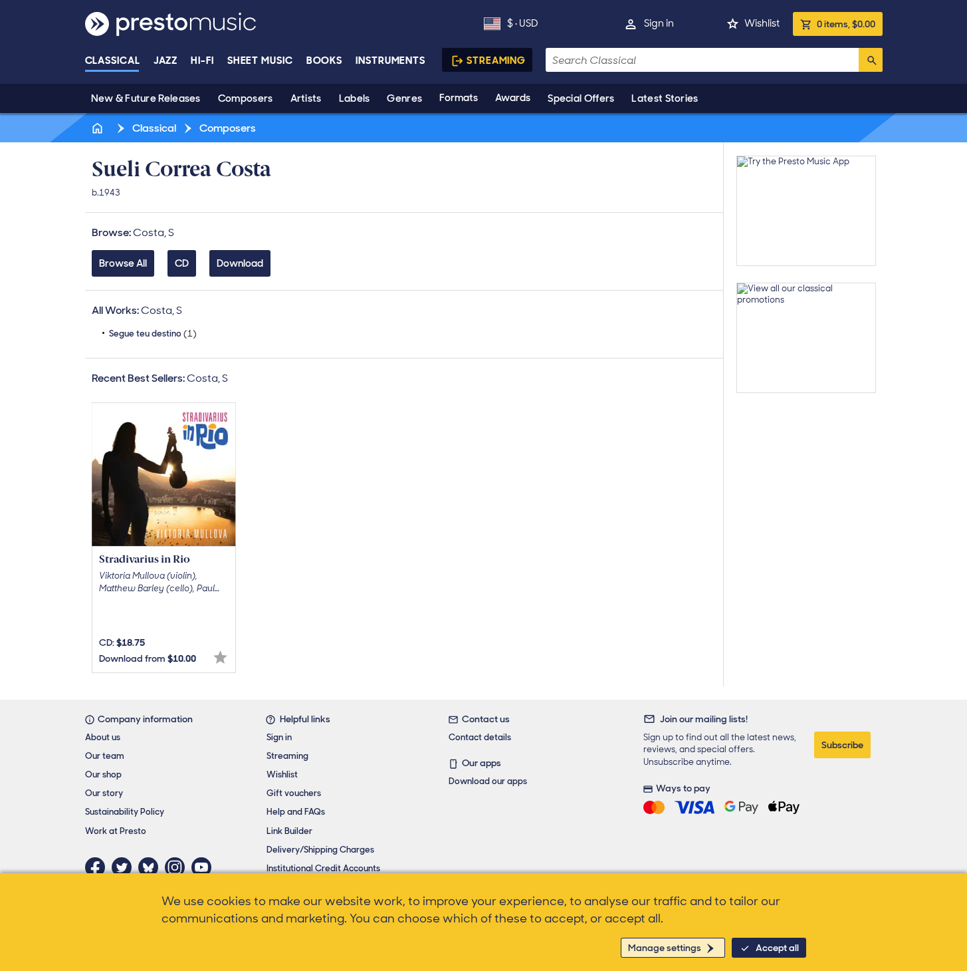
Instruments (390, 60)
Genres (404, 98)
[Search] (871, 60)
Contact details (480, 737)
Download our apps (488, 781)
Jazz (166, 60)
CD (182, 263)
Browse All (123, 263)
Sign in (659, 23)
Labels (354, 98)
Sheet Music (260, 60)
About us (102, 737)
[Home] (99, 128)
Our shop (103, 774)
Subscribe (842, 745)
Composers (245, 98)
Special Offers (581, 98)
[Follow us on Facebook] (98, 867)
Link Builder (289, 831)
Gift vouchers (294, 793)
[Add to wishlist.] (220, 657)
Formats (458, 97)
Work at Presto (115, 831)
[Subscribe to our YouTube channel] (204, 867)
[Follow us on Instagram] (178, 867)
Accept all (777, 948)
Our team (104, 756)
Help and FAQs (296, 811)
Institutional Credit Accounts (323, 868)
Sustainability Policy (124, 811)
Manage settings (664, 948)
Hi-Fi (202, 60)
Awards (512, 97)
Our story (104, 793)
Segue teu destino (153, 333)
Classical (112, 60)
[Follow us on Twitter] (125, 867)
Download (240, 263)
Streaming (496, 60)
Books (324, 60)
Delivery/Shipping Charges (320, 849)
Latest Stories (664, 98)
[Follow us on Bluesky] (151, 867)
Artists (306, 98)
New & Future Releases (146, 98)
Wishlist (762, 23)
